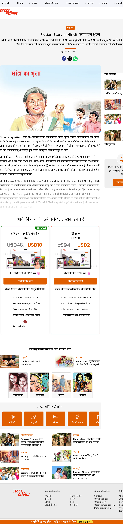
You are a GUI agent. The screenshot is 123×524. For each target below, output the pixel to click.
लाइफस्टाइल (72, 3)
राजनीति (74, 505)
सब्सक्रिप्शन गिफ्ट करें (24, 273)
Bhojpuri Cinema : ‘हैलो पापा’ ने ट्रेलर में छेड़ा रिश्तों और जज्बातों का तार (86, 475)
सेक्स (34, 3)
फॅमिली (83, 395)
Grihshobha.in (101, 499)
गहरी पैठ (25, 469)
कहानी (5, 3)
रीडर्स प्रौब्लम (51, 3)
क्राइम (90, 3)
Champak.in (100, 502)
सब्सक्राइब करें (25, 281)
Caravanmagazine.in (104, 505)
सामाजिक (18, 395)
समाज (105, 3)
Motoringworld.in (102, 508)
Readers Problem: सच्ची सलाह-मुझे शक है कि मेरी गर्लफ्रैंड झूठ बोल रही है (32, 442)
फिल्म (20, 3)
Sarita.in (98, 496)
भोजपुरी (76, 468)
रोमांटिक (40, 395)
